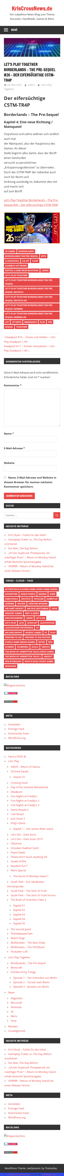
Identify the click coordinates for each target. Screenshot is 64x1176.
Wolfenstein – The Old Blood (27, 947)
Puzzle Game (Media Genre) (20, 642)
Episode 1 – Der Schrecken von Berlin (35, 977)
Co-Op (25, 260)
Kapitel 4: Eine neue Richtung (22, 270)
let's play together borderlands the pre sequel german (28, 307)
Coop (35, 260)
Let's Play (10, 622)
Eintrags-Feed (16, 729)
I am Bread (17, 814)
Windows (10, 666)
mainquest (30, 322)
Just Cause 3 (18, 818)
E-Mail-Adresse (14, 448)
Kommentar (13, 385)
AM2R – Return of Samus (25, 766)
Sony (14, 1020)
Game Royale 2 (20, 809)
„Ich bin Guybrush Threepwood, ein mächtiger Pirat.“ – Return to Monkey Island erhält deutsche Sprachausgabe (30, 557)
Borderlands (26, 251)
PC (46, 632)
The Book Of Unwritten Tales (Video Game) (29, 651)
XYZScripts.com (48, 1174)
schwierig (23, 646)
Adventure (11, 594)
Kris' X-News (32, 613)
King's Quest (18, 823)
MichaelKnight (13, 632)
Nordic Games (33, 632)
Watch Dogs (18, 938)
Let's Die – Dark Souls (23, 834)
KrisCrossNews (14, 618)
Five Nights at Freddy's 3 (25, 805)
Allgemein (17, 998)
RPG (50, 642)
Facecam (39, 598)
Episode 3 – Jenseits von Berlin (31, 986)
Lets (21, 622)
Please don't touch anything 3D (29, 857)
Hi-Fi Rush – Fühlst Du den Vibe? (27, 535)
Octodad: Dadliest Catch (25, 848)
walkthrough (13, 661)
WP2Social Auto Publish (19, 1174)
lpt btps (16, 322)
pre (50, 322)
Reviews (13, 1026)
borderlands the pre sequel (21, 256)
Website (9, 463)
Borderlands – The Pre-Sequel (28, 963)
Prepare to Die (13, 637)
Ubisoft (48, 656)
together (21, 326)
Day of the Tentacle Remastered (29, 787)
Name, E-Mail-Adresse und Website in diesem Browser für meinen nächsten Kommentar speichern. (30, 482)
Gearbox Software (16, 265)
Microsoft (16, 1002)
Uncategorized (16, 1030)
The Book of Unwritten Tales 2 (23, 656)
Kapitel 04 (19, 919)
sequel (9, 326)
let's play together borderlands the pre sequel (28, 282)
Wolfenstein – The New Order (28, 942)
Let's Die (40, 618)
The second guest (21, 929)
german (9, 603)
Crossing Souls (19, 782)
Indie (54, 608)
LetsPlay (32, 622)
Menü (14, 30)
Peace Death (18, 852)
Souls (35, 646)
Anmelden (14, 724)
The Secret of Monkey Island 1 (31, 876)
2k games (10, 251)
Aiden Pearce (28, 594)
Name (9, 433)
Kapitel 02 (19, 910)
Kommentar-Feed (18, 733)
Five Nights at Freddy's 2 (25, 800)
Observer (16, 843)
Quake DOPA (18, 861)
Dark (52, 594)
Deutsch (26, 598)
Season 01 (19, 777)
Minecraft (16, 967)
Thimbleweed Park (22, 933)
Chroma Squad (19, 771)
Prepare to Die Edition (38, 637)
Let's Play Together (16, 275)
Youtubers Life (19, 951)
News (11, 992)
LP (37, 627)
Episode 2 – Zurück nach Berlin (31, 982)
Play (42, 322)
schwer (9, 646)
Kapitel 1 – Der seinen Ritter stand (33, 828)
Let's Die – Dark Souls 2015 (27, 839)
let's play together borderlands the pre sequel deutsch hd (28, 298)
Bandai (43, 594)
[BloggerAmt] (14, 685)
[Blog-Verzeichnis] (11, 693)
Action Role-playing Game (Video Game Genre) (31, 589)
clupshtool (12, 260)
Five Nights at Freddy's (24, 796)
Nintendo (16, 1007)
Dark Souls (11, 598)
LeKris (31, 84)
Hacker (21, 603)
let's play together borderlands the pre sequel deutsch (28, 290)
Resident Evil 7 (19, 866)
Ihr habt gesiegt (14, 608)
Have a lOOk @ (17, 756)
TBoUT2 (45, 646)
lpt (7, 322)
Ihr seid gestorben (37, 608)
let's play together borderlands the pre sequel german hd (28, 315)
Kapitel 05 (19, 923)
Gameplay (52, 598)
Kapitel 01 (19, 905)
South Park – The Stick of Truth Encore (33, 895)
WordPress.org (17, 738)
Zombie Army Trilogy (23, 972)
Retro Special (18, 870)
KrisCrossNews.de (32, 8)
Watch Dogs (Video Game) (39, 661)
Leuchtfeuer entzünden (19, 627)
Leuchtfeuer (47, 622)
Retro (41, 642)
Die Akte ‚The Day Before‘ (23, 548)
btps (43, 256)
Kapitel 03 (19, 914)
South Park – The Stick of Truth (29, 890)
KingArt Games (13, 613)
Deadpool (16, 791)
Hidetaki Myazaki (38, 603)
